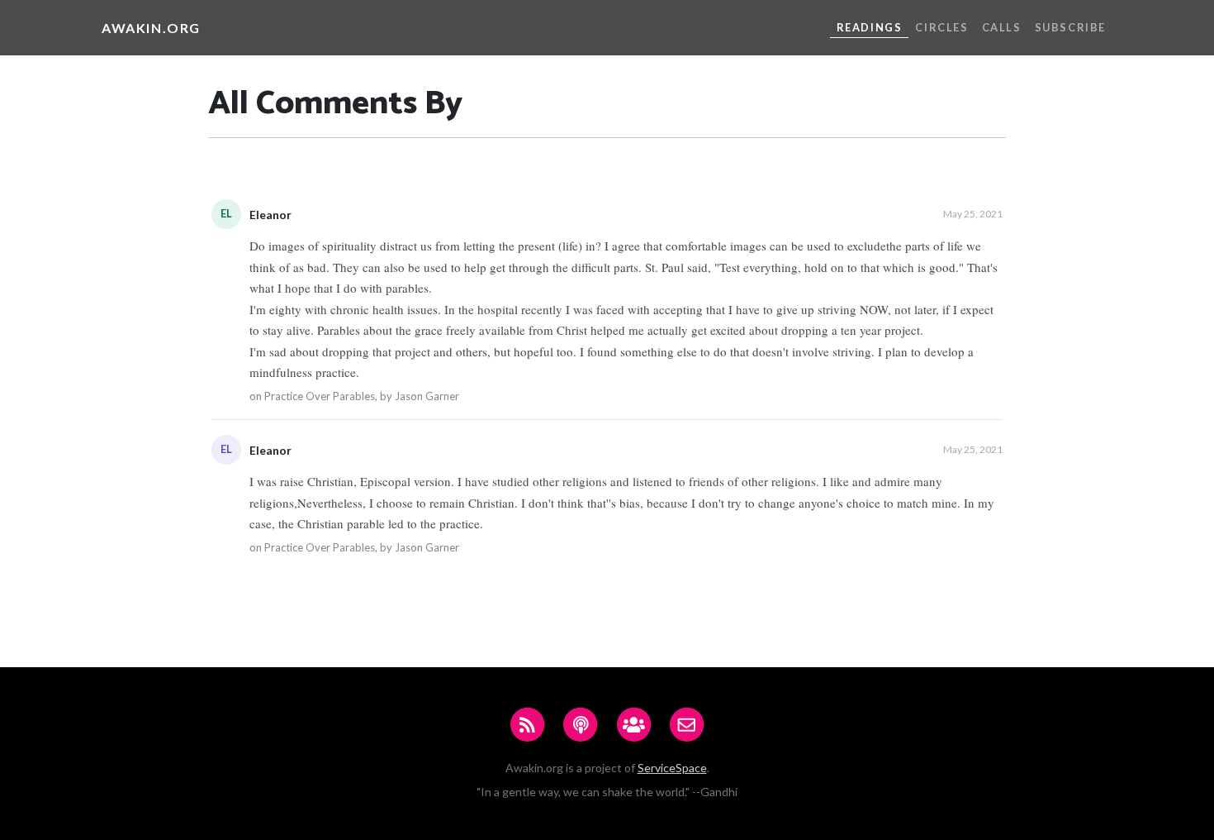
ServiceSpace (672, 768)
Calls (1002, 27)
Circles (941, 27)
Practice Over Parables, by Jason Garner (361, 396)
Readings (870, 27)
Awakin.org (151, 28)
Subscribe (1070, 27)
